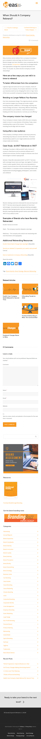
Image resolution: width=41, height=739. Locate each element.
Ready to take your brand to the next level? (20, 699)
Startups (5, 642)
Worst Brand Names (9, 653)
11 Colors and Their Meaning (11, 671)
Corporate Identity (8, 603)
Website (5, 406)
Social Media (6, 635)
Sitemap (22, 726)
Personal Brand (7, 624)
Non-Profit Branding (9, 621)
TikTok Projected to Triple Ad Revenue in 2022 (16, 664)
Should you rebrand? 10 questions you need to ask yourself (20, 248)
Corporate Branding (9, 599)
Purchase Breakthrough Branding (12, 503)
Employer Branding (8, 610)
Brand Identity (30, 35)
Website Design (10, 735)
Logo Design (6, 617)
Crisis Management (8, 606)
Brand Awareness (8, 539)
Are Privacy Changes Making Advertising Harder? (17, 667)
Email (4, 398)
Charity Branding (8, 592)
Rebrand (26, 271)
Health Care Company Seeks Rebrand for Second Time (11, 297)
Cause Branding (7, 585)
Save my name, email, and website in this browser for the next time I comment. (20, 417)
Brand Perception (8, 560)
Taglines (5, 645)
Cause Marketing (8, 588)
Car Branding (7, 578)
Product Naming (8, 628)
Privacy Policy (29, 726)
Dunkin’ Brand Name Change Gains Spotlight (15, 244)
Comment (6, 364)
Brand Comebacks (8, 542)
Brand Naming (7, 556)
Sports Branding (7, 638)
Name (4, 390)
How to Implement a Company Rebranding (15, 255)
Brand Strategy (19, 271)
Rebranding (6, 37)
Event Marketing (7, 613)
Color (4, 596)
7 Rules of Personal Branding (11, 674)
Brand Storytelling (8, 567)
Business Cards (7, 574)
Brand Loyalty (7, 553)
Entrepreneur (16, 64)
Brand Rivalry (7, 563)
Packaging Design (20, 735)
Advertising (6, 531)
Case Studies (6, 581)
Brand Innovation (8, 549)
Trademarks (6, 649)
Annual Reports (7, 535)
